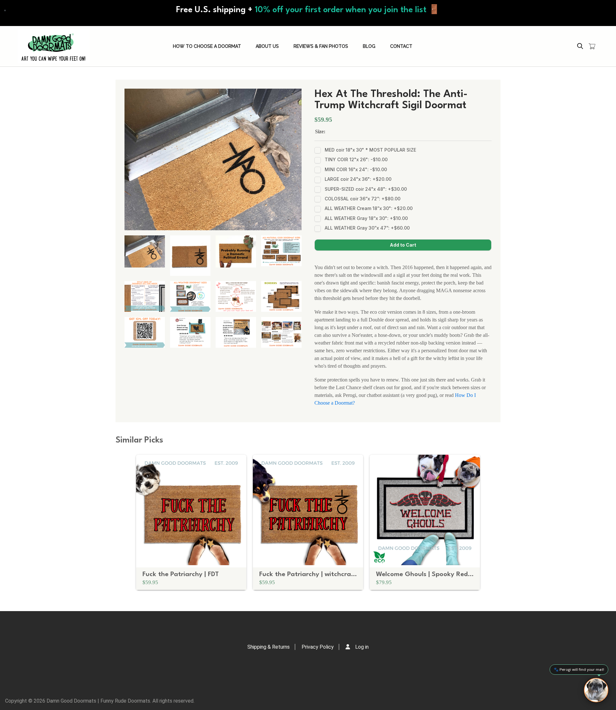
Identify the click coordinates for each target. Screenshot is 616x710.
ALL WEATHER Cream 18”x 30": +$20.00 (369, 208)
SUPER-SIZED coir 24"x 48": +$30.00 (366, 189)
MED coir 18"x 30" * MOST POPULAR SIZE (370, 150)
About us (267, 46)
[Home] (54, 46)
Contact (401, 46)
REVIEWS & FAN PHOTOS (321, 46)
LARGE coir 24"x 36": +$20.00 (358, 179)
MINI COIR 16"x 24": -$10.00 (356, 169)
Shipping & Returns (268, 647)
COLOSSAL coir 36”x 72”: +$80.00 (362, 198)
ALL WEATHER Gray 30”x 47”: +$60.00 (367, 228)
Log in (362, 647)
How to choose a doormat (207, 46)
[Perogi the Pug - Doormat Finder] (596, 690)
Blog (369, 46)
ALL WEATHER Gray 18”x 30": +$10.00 (366, 218)
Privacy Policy (318, 647)
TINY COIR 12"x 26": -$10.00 (356, 159)
